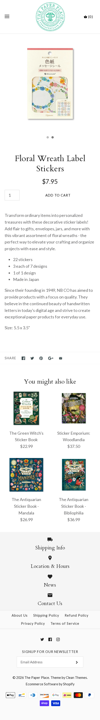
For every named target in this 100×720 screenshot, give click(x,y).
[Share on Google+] (50, 358)
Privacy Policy (33, 623)
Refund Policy (76, 615)
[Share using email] (60, 358)
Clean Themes (76, 678)
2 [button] (52, 137)
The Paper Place (36, 678)
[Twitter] (42, 639)
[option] (50, 83)
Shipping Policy (46, 615)
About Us (20, 615)
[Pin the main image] (41, 358)
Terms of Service (64, 623)
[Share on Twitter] (32, 358)
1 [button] (47, 137)
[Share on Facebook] (23, 358)
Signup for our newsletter (50, 652)
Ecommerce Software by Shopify (50, 684)
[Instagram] (58, 639)
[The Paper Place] (50, 16)
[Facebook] (50, 639)
